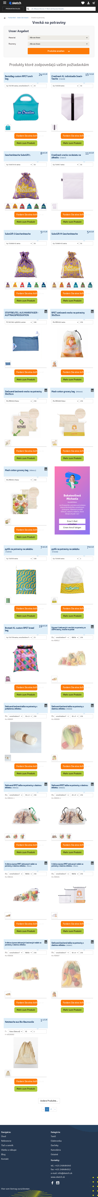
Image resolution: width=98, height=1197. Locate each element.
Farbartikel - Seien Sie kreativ (18, 18)
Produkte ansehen (56, 51)
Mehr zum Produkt (26, 143)
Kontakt (4, 1159)
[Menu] (4, 3)
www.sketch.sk (58, 1177)
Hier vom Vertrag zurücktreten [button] (15, 1188)
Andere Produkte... (49, 1100)
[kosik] (94, 3)
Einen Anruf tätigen (72, 527)
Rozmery (12, 44)
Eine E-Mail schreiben (72, 522)
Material (12, 38)
